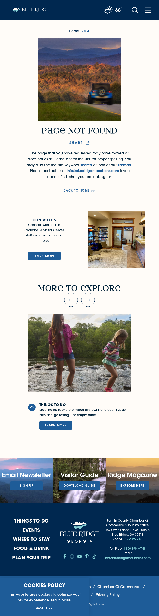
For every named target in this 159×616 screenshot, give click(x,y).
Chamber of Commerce (118, 586)
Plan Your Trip (31, 557)
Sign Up (26, 485)
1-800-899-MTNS (134, 549)
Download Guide (79, 485)
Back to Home (77, 190)
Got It (41, 608)
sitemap (124, 165)
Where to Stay (31, 539)
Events (31, 530)
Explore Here (132, 485)
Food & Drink (31, 548)
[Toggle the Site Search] (135, 9)
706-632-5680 (133, 539)
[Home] (30, 10)
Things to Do (31, 521)
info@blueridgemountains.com (93, 171)
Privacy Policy (107, 594)
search (86, 165)
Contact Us (44, 220)
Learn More (44, 256)
